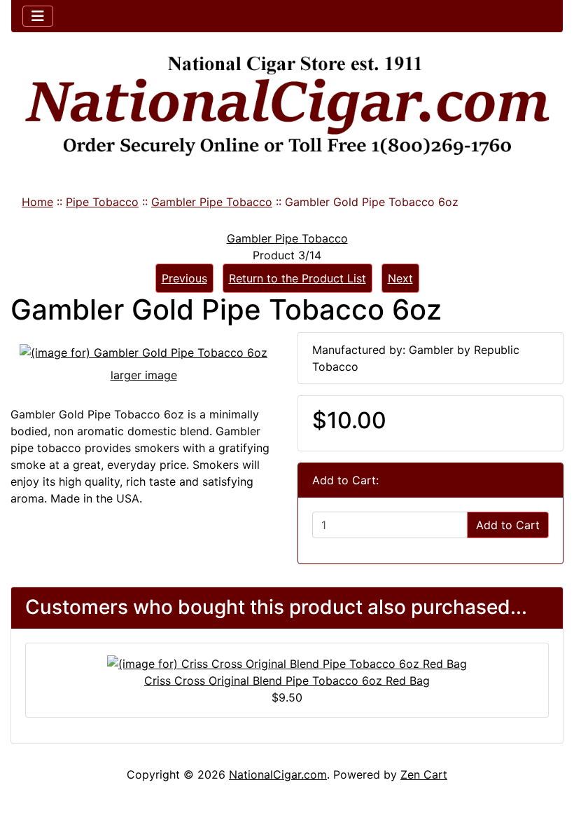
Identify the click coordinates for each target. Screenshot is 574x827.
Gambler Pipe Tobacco (211, 202)
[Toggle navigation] (37, 16)
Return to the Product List (297, 278)
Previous (184, 278)
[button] (548, 757)
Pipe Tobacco (102, 202)
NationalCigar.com (278, 774)
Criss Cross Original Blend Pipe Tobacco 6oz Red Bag (287, 681)
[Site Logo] (287, 106)
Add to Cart (508, 525)
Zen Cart (423, 774)
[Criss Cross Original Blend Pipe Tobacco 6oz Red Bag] (287, 663)
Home (37, 202)
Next (400, 278)
